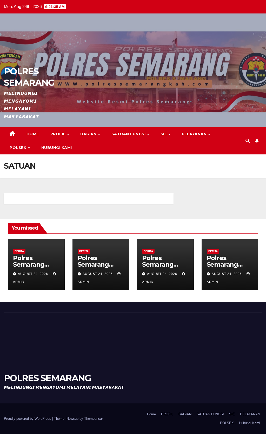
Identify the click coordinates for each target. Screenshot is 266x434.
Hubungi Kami (56, 147)
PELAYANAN (195, 134)
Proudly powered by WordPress (28, 419)
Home (32, 134)
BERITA (19, 251)
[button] (247, 141)
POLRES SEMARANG (47, 378)
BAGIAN (89, 134)
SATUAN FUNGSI (129, 134)
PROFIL (58, 134)
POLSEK (19, 147)
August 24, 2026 (33, 274)
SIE (164, 134)
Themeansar (93, 419)
